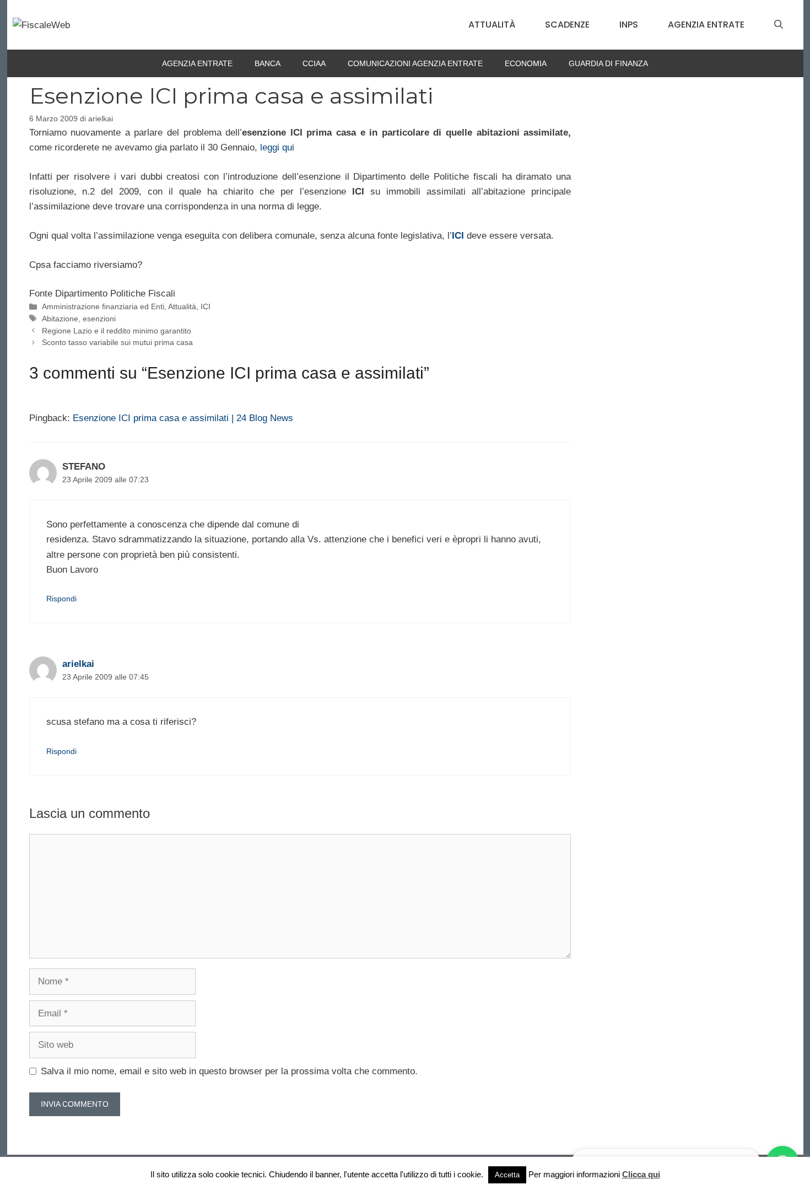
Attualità (491, 24)
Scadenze (567, 24)
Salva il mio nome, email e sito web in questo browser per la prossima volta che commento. (229, 1071)
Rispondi (61, 598)
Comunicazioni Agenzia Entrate (415, 63)
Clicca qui (641, 1174)
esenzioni (99, 318)
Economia (526, 63)
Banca (267, 63)
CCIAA (314, 63)
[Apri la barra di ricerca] (778, 25)
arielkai (78, 664)
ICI (205, 306)
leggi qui (277, 147)
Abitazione (60, 318)
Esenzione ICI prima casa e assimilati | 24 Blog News (183, 418)
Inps (628, 24)
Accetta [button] (507, 1175)
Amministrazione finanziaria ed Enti (103, 306)
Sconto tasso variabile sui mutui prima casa (117, 342)
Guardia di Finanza (608, 63)
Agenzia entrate (706, 24)
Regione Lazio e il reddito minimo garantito (116, 330)
